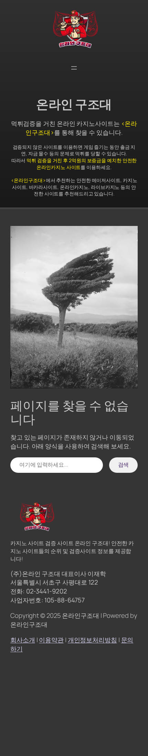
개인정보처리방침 (92, 639)
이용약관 (51, 639)
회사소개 (22, 639)
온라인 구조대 (74, 104)
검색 (123, 464)
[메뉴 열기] (74, 68)
